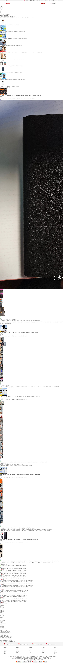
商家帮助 (21, 656)
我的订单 (31, 0)
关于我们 (8, 656)
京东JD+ (55, 653)
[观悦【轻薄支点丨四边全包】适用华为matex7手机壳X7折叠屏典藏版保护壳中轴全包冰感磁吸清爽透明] (3, 328)
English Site (50, 656)
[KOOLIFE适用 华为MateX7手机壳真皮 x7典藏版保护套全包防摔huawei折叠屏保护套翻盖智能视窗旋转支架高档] (3, 91)
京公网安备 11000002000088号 (18, 657)
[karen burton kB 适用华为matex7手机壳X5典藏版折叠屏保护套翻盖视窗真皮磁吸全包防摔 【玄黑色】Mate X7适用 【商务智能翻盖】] (17, 585)
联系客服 (5, 653)
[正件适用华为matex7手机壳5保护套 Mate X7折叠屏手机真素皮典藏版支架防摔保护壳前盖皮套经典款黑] (3, 535)
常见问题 (5, 651)
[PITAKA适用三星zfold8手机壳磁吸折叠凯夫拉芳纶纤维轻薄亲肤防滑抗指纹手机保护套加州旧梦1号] (3, 62)
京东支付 (32, 660)
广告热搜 (7, 641)
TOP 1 (1, 324)
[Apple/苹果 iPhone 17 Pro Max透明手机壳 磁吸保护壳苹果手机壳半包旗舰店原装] (3, 21)
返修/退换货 (43, 651)
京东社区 (37, 656)
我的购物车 (53, 3)
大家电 (4, 652)
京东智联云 (1, 641)
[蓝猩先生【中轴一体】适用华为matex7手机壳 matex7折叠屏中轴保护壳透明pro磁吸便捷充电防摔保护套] (13, 575)
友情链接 (31, 656)
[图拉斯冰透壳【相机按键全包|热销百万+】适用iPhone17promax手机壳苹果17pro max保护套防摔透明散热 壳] (3, 55)
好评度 (2, 334)
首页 (0, 14)
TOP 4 (1, 531)
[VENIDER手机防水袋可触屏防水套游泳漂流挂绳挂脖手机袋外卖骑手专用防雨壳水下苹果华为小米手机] (3, 28)
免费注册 (27, 0)
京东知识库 (1, 7)
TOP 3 (1, 466)
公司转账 (30, 652)
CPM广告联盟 (13, 641)
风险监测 (41, 656)
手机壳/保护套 (3, 14)
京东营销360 (10, 641)
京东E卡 (55, 651)
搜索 (43, 3)
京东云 (35, 660)
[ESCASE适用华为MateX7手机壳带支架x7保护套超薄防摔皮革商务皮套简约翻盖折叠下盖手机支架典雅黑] (13, 600)
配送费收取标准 (18, 651)
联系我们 (11, 656)
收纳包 (1, 10)
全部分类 (1, 6)
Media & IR (54, 656)
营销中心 (24, 656)
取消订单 (43, 652)
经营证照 (42, 659)
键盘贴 (1, 11)
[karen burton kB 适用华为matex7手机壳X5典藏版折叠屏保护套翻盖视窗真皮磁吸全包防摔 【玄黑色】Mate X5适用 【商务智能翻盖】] (17, 580)
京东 (10, 3)
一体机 (1, 9)
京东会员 (38, 0)
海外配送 (17, 652)
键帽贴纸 (1, 12)
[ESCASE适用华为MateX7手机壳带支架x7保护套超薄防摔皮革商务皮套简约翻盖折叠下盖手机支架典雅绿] (13, 598)
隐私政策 (44, 656)
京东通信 (55, 652)
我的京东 (34, 0)
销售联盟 (34, 656)
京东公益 (47, 656)
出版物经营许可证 (26, 658)
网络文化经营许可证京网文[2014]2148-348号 (34, 658)
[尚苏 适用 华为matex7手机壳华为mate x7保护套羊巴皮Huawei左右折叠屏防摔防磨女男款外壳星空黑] (13, 565)
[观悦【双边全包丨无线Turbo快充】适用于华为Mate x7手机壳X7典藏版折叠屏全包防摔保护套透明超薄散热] (3, 470)
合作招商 (18, 656)
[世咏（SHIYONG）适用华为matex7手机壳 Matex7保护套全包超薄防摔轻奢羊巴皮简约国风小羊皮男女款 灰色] (14, 590)
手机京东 (45, 0)
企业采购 (41, 0)
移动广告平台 (4, 641)
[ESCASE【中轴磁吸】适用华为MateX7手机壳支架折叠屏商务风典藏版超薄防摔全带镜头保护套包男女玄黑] (13, 595)
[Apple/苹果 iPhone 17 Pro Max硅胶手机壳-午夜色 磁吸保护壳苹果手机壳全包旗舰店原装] (3, 69)
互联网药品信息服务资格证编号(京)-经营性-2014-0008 (35, 657)
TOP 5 (1, 563)
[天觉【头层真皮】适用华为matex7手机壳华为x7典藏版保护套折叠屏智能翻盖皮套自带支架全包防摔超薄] (13, 567)
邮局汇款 (30, 651)
